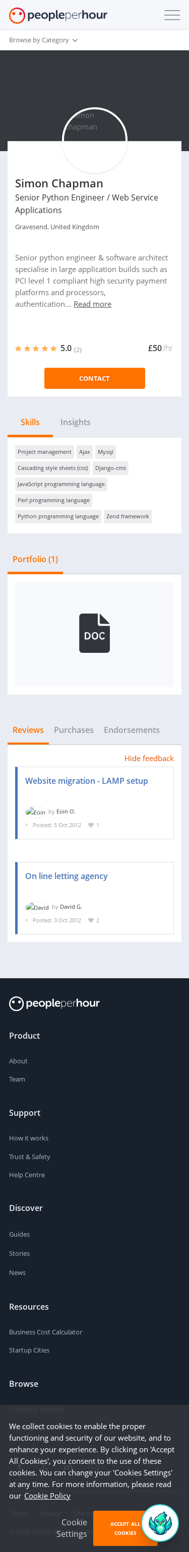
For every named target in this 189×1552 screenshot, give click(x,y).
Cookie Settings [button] (71, 1528)
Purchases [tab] (74, 729)
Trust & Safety (29, 1156)
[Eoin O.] (35, 811)
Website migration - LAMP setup (86, 780)
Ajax (84, 451)
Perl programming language (54, 500)
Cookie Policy (47, 1496)
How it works (28, 1137)
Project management (45, 451)
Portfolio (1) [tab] (35, 559)
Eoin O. (66, 811)
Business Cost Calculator (45, 1331)
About (18, 1060)
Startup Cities (29, 1350)
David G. (71, 906)
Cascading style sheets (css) (53, 467)
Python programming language (58, 516)
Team (17, 1079)
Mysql (105, 451)
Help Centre (27, 1174)
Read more (92, 304)
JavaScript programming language (61, 484)
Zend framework (127, 516)
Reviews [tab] (28, 729)
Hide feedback (149, 758)
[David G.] (37, 906)
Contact (94, 378)
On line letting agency (66, 876)
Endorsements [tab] (132, 729)
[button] (170, 15)
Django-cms (110, 467)
